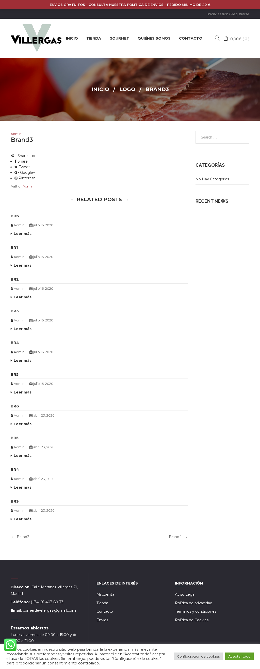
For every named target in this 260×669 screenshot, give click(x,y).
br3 (15, 310)
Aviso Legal (185, 594)
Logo (127, 89)
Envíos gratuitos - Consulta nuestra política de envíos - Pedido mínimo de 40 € (130, 5)
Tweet (24, 167)
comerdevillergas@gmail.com (49, 610)
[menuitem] (72, 38)
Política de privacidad (193, 603)
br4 (15, 342)
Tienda (102, 603)
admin (16, 134)
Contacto (104, 611)
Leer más (22, 233)
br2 (15, 279)
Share (22, 161)
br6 (15, 215)
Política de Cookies (191, 620)
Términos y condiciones (195, 611)
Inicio (100, 89)
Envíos (102, 620)
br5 (15, 374)
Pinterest (26, 178)
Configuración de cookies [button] (198, 656)
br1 (14, 247)
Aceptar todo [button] (239, 656)
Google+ (27, 172)
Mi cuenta (105, 594)
